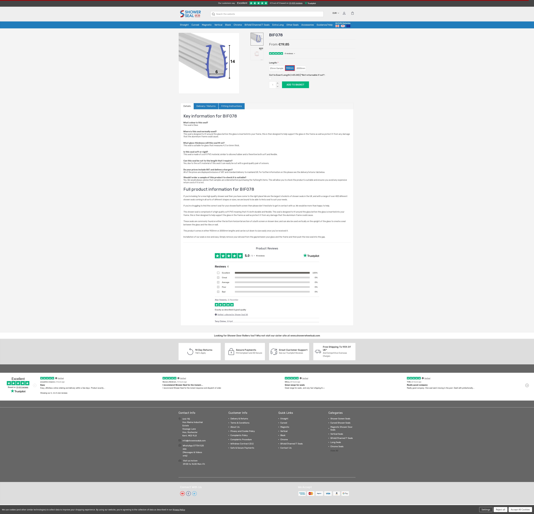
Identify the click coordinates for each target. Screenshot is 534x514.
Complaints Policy (239, 435)
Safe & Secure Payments (242, 448)
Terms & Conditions (239, 423)
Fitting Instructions (231, 106)
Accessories (307, 25)
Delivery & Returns (239, 418)
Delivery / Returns (206, 106)
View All (334, 450)
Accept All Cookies (520, 509)
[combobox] (267, 14)
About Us (235, 427)
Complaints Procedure (241, 439)
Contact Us (286, 448)
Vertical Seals (336, 434)
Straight (184, 25)
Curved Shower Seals (340, 423)
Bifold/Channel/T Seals (257, 25)
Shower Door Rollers (238, 335)
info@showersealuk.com (194, 440)
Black (228, 25)
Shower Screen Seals (340, 418)
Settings (486, 509)
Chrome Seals (336, 446)
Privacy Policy (179, 509)
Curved (195, 25)
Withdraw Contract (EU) (242, 443)
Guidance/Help (324, 25)
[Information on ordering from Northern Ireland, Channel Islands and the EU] (343, 25)
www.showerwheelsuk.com (305, 335)
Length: (274, 63)
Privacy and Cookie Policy (242, 431)
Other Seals (292, 25)
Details (187, 106)
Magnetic (207, 25)
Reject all (500, 509)
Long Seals (335, 442)
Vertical (218, 25)
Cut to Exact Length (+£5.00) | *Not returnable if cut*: (297, 75)
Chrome (238, 25)
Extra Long (278, 25)
